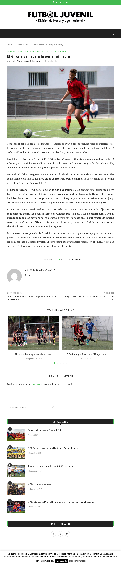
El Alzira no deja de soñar (40, 484)
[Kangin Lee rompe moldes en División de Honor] (16, 471)
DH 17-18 (24, 51)
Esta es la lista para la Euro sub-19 (44, 430)
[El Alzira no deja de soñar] (16, 489)
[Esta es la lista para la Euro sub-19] (16, 435)
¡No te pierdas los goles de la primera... (34, 354)
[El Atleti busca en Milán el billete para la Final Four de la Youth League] (16, 507)
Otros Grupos (50, 51)
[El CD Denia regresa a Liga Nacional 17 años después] (16, 453)
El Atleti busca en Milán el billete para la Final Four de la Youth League (61, 502)
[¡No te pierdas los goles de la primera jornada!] (33, 333)
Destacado (23, 44)
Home (9, 44)
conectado (36, 384)
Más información (77, 561)
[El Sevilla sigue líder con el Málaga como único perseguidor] (87, 333)
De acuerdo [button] (62, 561)
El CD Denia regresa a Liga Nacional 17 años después (53, 448)
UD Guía (63, 51)
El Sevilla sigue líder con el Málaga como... (87, 354)
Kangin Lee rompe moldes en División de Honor (51, 466)
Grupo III (36, 51)
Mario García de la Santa (28, 60)
